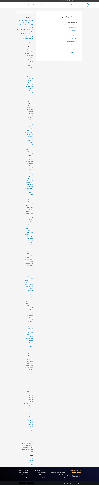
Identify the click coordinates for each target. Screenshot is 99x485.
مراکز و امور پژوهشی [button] (42, 4)
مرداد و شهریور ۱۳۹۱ (29, 330)
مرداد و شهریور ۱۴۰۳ (29, 86)
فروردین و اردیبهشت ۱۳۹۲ (28, 321)
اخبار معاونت (31, 387)
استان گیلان (31, 416)
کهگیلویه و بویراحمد (29, 445)
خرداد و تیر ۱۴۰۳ (30, 90)
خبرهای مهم (31, 438)
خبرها (32, 432)
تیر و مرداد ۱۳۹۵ (30, 253)
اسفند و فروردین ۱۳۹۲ (29, 302)
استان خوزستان (30, 405)
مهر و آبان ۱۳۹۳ (30, 294)
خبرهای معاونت (30, 436)
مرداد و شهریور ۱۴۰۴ (29, 65)
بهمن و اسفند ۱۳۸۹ (29, 350)
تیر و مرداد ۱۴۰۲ (30, 111)
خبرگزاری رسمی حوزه (24, 477)
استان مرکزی (31, 422)
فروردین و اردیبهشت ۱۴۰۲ (28, 117)
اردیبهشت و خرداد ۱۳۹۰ (29, 344)
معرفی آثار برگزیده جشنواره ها (28, 447)
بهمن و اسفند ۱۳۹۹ (29, 150)
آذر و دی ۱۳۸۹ (30, 353)
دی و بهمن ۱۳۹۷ (30, 196)
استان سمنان (30, 409)
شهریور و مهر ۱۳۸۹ (29, 359)
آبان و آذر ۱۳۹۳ (30, 292)
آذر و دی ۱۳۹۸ (30, 175)
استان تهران (31, 401)
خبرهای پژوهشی (30, 434)
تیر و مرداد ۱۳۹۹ (30, 163)
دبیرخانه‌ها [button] (59, 4)
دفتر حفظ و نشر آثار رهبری (23, 470)
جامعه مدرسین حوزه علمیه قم (23, 476)
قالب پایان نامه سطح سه (72, 55)
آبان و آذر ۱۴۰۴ (30, 59)
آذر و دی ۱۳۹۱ (30, 328)
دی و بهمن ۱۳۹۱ (30, 327)
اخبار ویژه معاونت (30, 391)
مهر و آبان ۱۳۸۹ (30, 357)
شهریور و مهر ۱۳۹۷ (29, 203)
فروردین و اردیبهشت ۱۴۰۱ (28, 132)
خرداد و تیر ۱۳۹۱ (30, 332)
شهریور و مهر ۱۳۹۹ (30, 159)
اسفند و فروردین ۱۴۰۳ (29, 73)
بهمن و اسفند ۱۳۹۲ (29, 303)
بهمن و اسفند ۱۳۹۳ (29, 286)
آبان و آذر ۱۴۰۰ (30, 138)
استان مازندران (30, 420)
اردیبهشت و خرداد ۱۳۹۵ (29, 257)
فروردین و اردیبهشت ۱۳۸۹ (28, 365)
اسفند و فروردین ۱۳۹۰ (29, 336)
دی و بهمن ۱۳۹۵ (30, 242)
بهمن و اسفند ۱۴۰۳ (29, 74)
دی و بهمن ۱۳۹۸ (30, 173)
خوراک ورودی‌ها (30, 460)
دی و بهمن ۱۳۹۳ (30, 288)
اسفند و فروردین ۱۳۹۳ (29, 284)
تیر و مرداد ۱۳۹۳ (30, 300)
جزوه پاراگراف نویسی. (73, 49)
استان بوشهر (31, 399)
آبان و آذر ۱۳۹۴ (30, 269)
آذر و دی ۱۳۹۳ (30, 290)
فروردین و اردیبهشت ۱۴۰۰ (28, 146)
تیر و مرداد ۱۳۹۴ (30, 276)
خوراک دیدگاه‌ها (30, 462)
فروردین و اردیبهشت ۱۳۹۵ (28, 259)
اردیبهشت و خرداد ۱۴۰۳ (29, 92)
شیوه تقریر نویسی (74, 38)
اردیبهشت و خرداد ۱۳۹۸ (29, 188)
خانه (75, 19)
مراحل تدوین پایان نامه (73, 27)
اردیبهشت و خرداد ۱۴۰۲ (29, 115)
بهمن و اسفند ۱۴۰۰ (30, 134)
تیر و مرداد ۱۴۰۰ (30, 142)
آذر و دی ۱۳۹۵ (30, 244)
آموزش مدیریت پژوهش (29, 380)
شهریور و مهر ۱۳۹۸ (30, 180)
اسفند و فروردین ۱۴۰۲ (29, 96)
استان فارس (31, 413)
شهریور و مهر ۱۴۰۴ (30, 63)
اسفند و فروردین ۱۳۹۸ (29, 169)
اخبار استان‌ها (30, 382)
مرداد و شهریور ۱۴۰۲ (29, 109)
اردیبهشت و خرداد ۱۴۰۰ (29, 144)
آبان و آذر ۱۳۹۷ (30, 200)
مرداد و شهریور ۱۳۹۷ (29, 205)
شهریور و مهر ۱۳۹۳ (29, 296)
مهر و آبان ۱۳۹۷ (30, 201)
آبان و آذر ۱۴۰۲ (30, 103)
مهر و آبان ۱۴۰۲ (30, 105)
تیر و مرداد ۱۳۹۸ (30, 184)
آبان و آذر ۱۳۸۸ (30, 371)
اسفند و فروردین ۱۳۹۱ (29, 323)
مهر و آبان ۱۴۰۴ (30, 61)
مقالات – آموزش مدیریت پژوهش (27, 449)
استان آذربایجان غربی (29, 393)
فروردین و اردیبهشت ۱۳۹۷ (28, 213)
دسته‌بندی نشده (30, 441)
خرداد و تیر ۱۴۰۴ (30, 69)
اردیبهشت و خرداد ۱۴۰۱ (29, 130)
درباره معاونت (16, 4)
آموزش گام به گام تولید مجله (72, 41)
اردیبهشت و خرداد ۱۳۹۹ (29, 167)
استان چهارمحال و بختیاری (28, 403)
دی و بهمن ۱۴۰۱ (30, 123)
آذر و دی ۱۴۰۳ (30, 78)
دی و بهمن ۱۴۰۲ (30, 99)
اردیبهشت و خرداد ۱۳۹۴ (29, 280)
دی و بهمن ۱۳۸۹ (30, 352)
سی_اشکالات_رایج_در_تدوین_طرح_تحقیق (70, 35)
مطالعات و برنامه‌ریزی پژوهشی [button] (52, 4)
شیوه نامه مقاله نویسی (73, 33)
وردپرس (31, 464)
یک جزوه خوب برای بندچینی (72, 52)
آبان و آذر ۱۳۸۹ (30, 355)
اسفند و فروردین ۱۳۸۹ (29, 348)
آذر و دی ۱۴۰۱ (30, 124)
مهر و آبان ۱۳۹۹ (30, 157)
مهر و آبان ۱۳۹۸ (30, 178)
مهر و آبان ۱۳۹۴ (30, 271)
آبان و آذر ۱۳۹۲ (30, 309)
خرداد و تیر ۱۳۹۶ (30, 232)
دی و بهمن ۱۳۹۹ (30, 151)
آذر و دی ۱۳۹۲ (30, 307)
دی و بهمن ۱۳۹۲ (30, 305)
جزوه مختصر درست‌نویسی (72, 47)
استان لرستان (30, 418)
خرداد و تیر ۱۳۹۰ (30, 342)
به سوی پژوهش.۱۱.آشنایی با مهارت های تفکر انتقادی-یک (67, 24)
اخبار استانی (31, 384)
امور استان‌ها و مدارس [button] (66, 4)
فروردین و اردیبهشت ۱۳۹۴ (28, 282)
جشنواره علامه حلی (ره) (42, 474)
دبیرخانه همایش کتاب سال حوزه (27, 439)
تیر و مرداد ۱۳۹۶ (30, 230)
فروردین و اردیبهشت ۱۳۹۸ (28, 190)
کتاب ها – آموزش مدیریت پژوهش (27, 443)
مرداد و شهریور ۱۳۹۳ (29, 298)
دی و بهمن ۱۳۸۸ (30, 369)
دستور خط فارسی (74, 44)
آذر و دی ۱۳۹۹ (30, 153)
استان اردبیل (31, 395)
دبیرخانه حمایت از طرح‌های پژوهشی (40, 470)
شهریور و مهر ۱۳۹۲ (30, 313)
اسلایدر (32, 430)
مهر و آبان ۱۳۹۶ (30, 225)
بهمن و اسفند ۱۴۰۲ (30, 98)
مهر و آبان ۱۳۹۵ (30, 248)
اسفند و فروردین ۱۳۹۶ (29, 215)
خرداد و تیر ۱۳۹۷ (30, 209)
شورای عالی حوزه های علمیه (23, 472)
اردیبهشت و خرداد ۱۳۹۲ (29, 319)
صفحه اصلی (73, 4)
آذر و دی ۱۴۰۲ (30, 101)
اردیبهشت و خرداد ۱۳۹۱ (29, 334)
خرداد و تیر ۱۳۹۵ (30, 255)
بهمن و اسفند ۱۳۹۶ (29, 217)
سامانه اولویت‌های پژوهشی (41, 472)
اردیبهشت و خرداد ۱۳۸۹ (29, 363)
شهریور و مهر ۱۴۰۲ (30, 107)
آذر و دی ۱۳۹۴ (30, 267)
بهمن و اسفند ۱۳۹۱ (30, 325)
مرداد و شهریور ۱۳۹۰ (29, 338)
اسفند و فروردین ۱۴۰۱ (29, 119)
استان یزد (31, 426)
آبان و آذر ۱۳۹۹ (30, 155)
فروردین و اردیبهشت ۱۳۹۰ (28, 346)
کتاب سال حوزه (61, 474)
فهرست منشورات (22, 4)
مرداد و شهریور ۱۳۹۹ (29, 161)
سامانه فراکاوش (43, 477)
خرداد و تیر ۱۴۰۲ (30, 113)
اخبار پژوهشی (30, 386)
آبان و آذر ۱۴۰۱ (30, 126)
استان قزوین (31, 414)
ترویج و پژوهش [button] (35, 4)
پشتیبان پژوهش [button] (29, 4)
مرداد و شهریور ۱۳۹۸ (29, 182)
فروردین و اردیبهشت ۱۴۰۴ (28, 71)
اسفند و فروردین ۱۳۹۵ (29, 238)
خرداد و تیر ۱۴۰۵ (30, 51)
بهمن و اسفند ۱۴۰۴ (29, 55)
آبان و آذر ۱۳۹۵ (30, 246)
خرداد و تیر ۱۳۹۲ (30, 317)
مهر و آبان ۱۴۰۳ (30, 82)
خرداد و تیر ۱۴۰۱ (30, 128)
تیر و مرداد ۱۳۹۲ (30, 315)
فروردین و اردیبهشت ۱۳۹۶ (28, 236)
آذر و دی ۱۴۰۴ (30, 57)
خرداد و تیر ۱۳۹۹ (30, 165)
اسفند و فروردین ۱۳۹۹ (29, 148)
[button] (5, 4)
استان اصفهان (30, 397)
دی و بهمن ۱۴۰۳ (30, 76)
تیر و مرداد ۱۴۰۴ (30, 67)
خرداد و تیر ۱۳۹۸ (30, 186)
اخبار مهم (31, 389)
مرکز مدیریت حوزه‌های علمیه (23, 474)
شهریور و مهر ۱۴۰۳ (30, 84)
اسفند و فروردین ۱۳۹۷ (29, 192)
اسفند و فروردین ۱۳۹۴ (29, 261)
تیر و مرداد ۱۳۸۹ (30, 361)
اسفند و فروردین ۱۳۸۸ (29, 367)
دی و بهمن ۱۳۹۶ (30, 219)
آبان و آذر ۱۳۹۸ (30, 176)
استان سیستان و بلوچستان (28, 411)
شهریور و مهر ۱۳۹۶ (30, 226)
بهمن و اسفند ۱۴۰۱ (30, 121)
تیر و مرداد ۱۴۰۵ (30, 49)
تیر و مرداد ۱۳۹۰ (30, 340)
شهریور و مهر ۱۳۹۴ (29, 273)
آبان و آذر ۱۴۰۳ (30, 80)
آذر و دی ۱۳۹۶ (30, 221)
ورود (32, 458)
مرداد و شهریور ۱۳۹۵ (29, 252)
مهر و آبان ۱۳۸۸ (30, 373)
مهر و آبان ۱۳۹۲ (30, 311)
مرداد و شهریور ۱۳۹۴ (29, 275)
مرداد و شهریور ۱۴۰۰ (29, 140)
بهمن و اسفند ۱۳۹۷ (29, 194)
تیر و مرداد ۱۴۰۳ (30, 88)
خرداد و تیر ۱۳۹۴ (30, 278)
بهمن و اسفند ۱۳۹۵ (29, 240)
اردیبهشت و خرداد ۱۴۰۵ (29, 53)
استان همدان (30, 424)
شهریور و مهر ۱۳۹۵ (30, 250)
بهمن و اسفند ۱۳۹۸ (29, 171)
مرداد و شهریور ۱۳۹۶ (29, 228)
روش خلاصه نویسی (73, 30)
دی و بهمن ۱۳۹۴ (30, 265)
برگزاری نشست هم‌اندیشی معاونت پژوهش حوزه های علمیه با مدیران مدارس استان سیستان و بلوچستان (25, 25)
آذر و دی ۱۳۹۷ (30, 198)
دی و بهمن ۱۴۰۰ (30, 136)
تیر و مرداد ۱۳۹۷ (30, 207)
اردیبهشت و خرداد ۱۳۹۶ (29, 234)
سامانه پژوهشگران (61, 470)
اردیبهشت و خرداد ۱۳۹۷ (29, 211)
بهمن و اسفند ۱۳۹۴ (29, 263)
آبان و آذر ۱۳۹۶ (30, 223)
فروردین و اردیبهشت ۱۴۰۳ (28, 94)
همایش (31, 451)
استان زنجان (31, 407)
